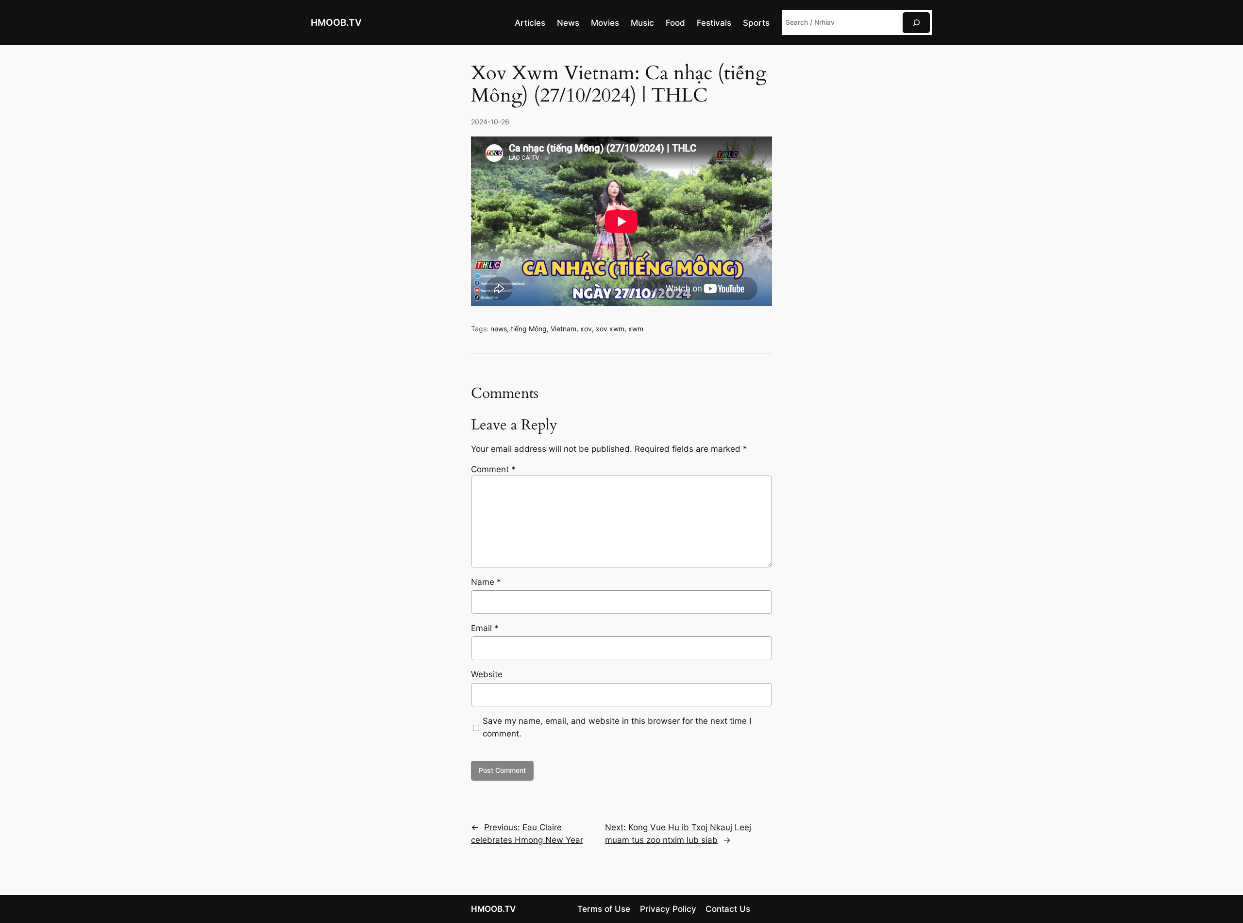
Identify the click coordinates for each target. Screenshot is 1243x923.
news (498, 329)
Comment (493, 469)
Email (485, 628)
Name (486, 582)
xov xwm (610, 329)
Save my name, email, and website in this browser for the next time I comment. (617, 727)
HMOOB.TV (336, 22)
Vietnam (563, 329)
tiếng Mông (529, 329)
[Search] (916, 22)
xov (586, 329)
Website (487, 674)
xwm (635, 329)
